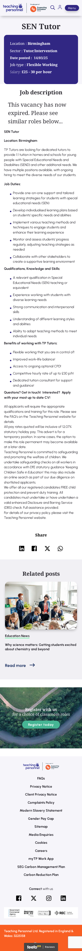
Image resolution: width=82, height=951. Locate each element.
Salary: (15, 71)
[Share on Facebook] (34, 549)
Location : (19, 43)
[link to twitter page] (34, 898)
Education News (17, 636)
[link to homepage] (25, 8)
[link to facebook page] (18, 898)
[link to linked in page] (63, 898)
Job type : (18, 64)
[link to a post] (41, 606)
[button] (52, 8)
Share (41, 535)
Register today (41, 725)
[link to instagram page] (48, 898)
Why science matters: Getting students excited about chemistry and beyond (40, 647)
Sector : (16, 50)
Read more (15, 665)
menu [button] (72, 8)
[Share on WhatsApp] (60, 549)
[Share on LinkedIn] (21, 549)
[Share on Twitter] (47, 549)
